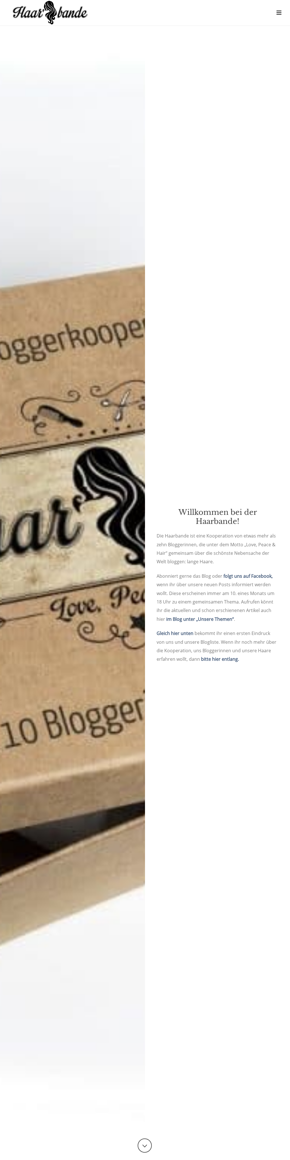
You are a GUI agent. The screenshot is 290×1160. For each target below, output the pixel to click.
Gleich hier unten (175, 633)
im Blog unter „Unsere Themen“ (200, 619)
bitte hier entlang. (220, 659)
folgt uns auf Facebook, (248, 576)
